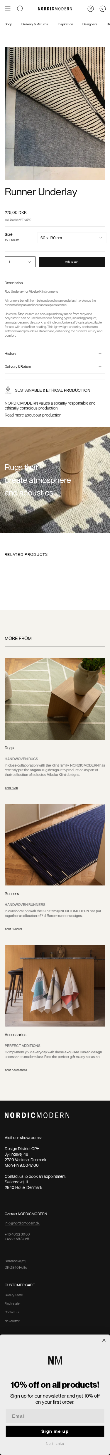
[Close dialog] (104, 1340)
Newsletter (12, 1321)
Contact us (12, 1312)
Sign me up (55, 1431)
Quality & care (14, 1295)
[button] (20, 8)
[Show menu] (7, 8)
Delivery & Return (18, 366)
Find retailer (13, 1303)
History (10, 353)
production (51, 414)
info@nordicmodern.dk (22, 1223)
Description (14, 283)
